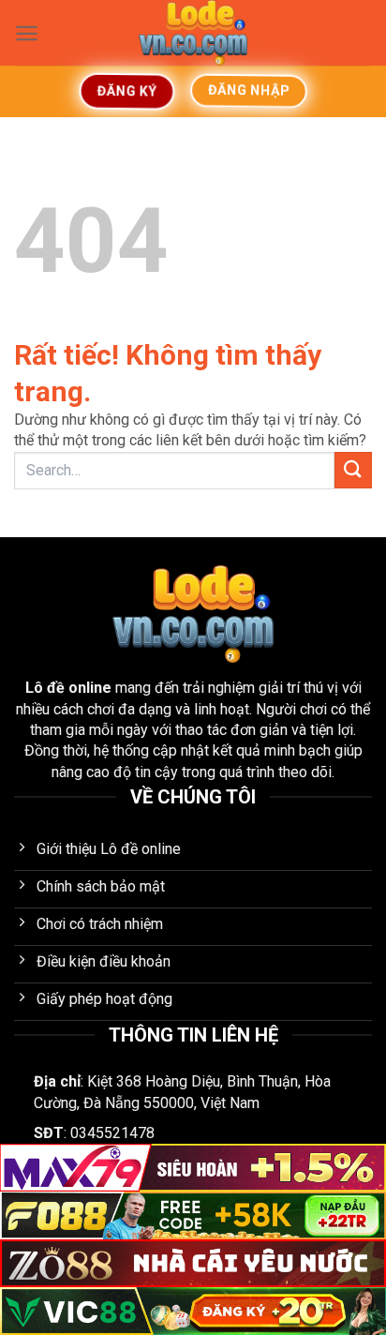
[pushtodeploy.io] (193, 33)
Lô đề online (68, 688)
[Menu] (26, 33)
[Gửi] (353, 470)
